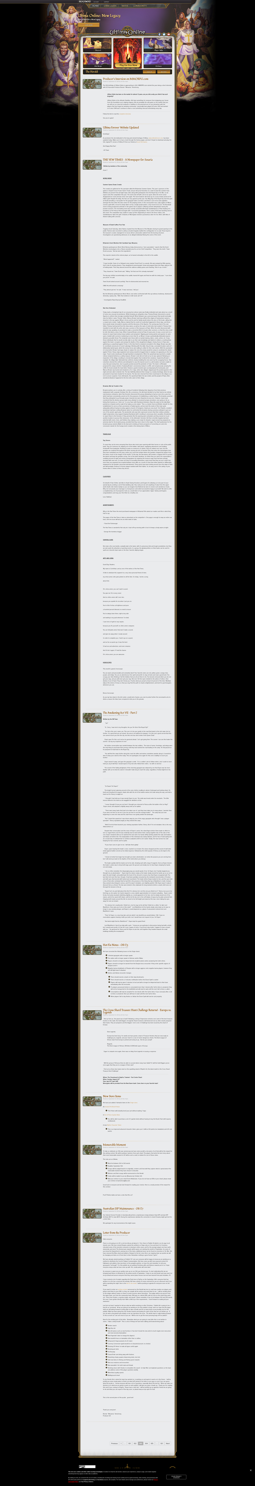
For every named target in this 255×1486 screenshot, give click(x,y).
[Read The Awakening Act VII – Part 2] (92, 722)
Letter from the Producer (116, 1233)
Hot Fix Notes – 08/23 (115, 945)
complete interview (125, 114)
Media (125, 6)
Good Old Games (142, 142)
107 (161, 1443)
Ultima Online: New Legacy (99, 15)
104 (146, 1443)
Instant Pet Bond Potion (112, 1107)
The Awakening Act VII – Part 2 (120, 713)
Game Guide (110, 6)
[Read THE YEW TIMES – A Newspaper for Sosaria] (92, 169)
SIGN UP (149, 72)
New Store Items (112, 1096)
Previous (114, 1443)
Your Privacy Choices (176, 1477)
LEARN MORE (89, 25)
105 (152, 1443)
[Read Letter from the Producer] (92, 1242)
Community (140, 6)
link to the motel (131, 1283)
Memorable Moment (114, 1145)
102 (135, 1443)
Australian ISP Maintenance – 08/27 (123, 1208)
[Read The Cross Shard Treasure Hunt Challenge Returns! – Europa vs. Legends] (92, 1019)
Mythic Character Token (114, 1125)
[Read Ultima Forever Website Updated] (92, 137)
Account (96, 2)
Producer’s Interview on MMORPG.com (125, 79)
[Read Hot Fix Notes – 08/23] (92, 954)
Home (95, 6)
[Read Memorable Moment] (92, 1154)
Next (168, 1443)
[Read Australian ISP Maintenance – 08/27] (92, 1218)
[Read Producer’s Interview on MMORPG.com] (92, 88)
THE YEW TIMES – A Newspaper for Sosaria (128, 160)
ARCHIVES (164, 72)
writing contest (122, 1289)
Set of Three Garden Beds (112, 1115)
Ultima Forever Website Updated (121, 127)
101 (129, 1443)
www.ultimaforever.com (156, 138)
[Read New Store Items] (92, 1106)
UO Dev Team (124, 81)
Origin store (133, 1102)
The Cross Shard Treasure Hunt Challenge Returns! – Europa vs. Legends (137, 1011)
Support (106, 2)
